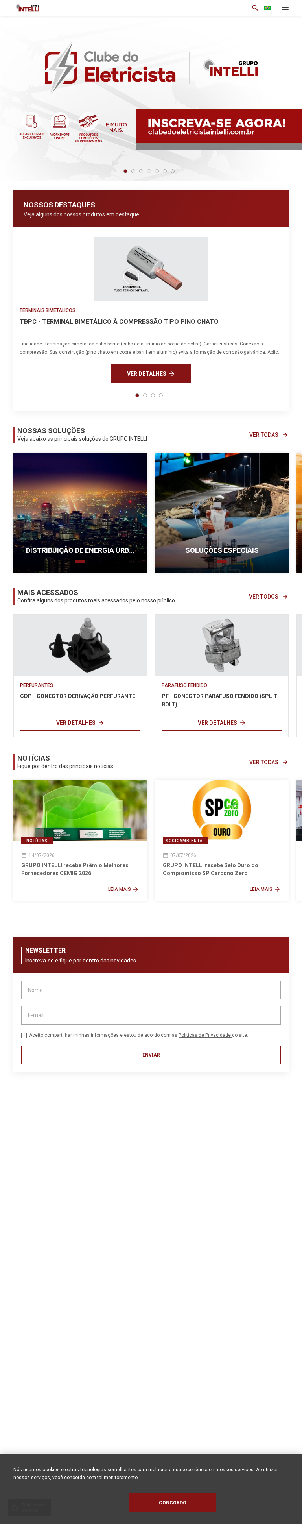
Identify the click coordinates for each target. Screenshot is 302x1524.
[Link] (80, 645)
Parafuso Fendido (184, 685)
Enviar (151, 1055)
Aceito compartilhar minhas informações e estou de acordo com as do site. (138, 1035)
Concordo (172, 1503)
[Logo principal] (83, 8)
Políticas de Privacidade (205, 1035)
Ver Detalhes (151, 373)
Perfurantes (36, 685)
